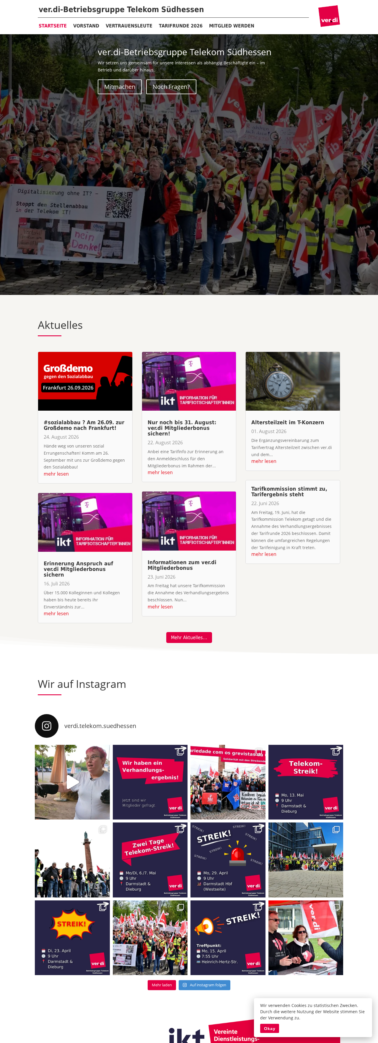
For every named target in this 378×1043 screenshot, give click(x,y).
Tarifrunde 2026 (181, 26)
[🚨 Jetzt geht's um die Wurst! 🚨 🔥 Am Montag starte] (305, 782)
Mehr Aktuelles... (189, 637)
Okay (270, 1028)
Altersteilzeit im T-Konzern (287, 422)
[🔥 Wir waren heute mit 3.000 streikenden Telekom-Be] (150, 937)
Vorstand (86, 26)
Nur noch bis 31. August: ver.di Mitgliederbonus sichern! (182, 428)
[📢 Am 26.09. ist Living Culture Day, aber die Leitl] (72, 782)
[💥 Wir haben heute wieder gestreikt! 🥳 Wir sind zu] (305, 859)
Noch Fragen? (171, 87)
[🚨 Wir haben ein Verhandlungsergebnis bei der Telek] (150, 782)
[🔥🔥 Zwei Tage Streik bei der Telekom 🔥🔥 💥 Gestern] (72, 859)
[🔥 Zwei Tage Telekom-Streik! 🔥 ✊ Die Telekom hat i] (150, 859)
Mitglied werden (231, 26)
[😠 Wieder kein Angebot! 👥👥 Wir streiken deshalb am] (72, 937)
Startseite (53, 26)
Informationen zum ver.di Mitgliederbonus (182, 565)
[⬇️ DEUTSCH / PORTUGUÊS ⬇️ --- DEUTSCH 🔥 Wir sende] (227, 782)
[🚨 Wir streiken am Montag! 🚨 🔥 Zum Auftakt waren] (227, 859)
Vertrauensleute (129, 26)
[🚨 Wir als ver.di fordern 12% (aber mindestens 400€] (305, 937)
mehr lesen (56, 474)
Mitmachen (119, 87)
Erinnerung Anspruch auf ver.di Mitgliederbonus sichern (78, 569)
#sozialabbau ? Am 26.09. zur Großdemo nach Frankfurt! (84, 425)
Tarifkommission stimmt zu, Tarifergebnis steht (289, 491)
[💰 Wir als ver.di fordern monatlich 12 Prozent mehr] (227, 937)
